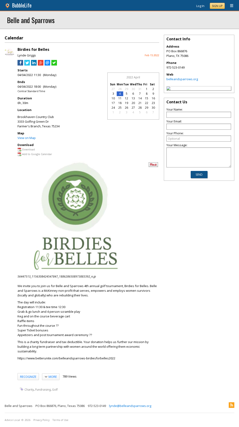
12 (126, 98)
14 (140, 98)
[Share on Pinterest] (153, 166)
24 (113, 108)
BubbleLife (22, 5)
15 (146, 98)
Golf (55, 389)
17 (113, 103)
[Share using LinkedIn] (34, 64)
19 (126, 103)
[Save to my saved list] (54, 64)
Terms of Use (60, 420)
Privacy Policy (41, 420)
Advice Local (12, 420)
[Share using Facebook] (20, 64)
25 (120, 108)
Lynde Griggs (27, 55)
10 (113, 98)
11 (120, 98)
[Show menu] (229, 6)
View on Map (27, 138)
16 (153, 98)
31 (140, 89)
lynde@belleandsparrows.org (130, 406)
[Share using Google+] (40, 64)
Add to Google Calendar (37, 154)
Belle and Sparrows (31, 20)
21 (140, 103)
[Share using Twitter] (27, 64)
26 (126, 108)
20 (133, 103)
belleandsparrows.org (182, 79)
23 (153, 103)
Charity (29, 389)
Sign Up (217, 6)
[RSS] (231, 405)
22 (146, 103)
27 (113, 89)
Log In (200, 6)
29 (126, 89)
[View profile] (9, 55)
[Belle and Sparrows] (168, 89)
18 (120, 103)
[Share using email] (47, 64)
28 (120, 89)
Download (28, 149)
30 (133, 89)
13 (133, 98)
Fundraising (43, 389)
